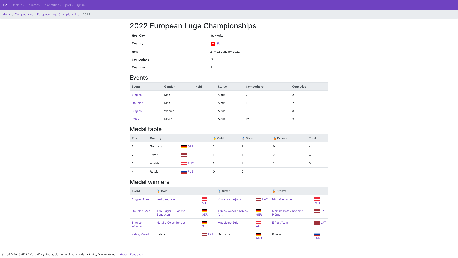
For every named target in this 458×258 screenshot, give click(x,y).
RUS (190, 171)
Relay (135, 119)
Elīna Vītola (280, 222)
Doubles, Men (141, 211)
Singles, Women (137, 224)
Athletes (18, 5)
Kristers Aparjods (229, 199)
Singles (137, 95)
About (123, 254)
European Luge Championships (58, 14)
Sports (68, 5)
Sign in (80, 5)
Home (7, 14)
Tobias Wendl (227, 211)
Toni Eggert (165, 211)
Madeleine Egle (228, 222)
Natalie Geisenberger (171, 222)
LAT (190, 155)
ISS (5, 5)
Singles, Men (140, 199)
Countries (33, 5)
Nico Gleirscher (282, 199)
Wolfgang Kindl (167, 199)
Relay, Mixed (140, 234)
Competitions (51, 5)
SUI (218, 43)
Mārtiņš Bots (280, 211)
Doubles (137, 103)
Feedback (136, 254)
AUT (190, 163)
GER (190, 146)
